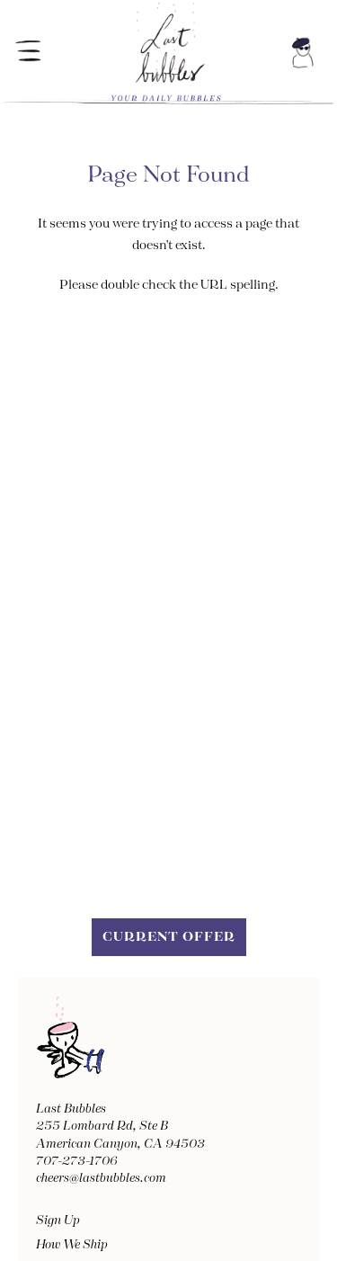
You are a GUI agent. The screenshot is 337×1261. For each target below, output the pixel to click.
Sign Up (58, 1220)
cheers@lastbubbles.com (101, 1178)
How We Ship (72, 1245)
